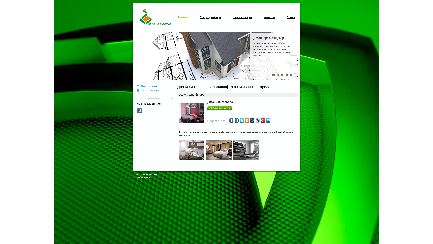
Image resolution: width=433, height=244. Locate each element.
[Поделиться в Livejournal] (258, 120)
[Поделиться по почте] (268, 120)
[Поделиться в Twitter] (242, 120)
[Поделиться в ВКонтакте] (231, 120)
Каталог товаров (242, 17)
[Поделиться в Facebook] (237, 120)
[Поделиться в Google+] (263, 120)
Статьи (291, 17)
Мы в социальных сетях (149, 104)
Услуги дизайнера (210, 17)
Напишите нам (149, 86)
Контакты (269, 17)
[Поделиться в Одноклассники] (247, 120)
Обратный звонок (151, 90)
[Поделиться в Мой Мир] (252, 120)
